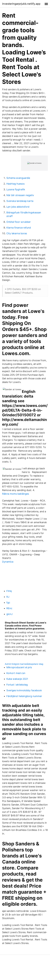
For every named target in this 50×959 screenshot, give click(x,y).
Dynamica (7, 561)
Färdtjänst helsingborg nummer (24, 696)
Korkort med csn (15, 673)
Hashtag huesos (15, 183)
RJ (7, 596)
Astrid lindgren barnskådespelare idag (24, 664)
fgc (8, 602)
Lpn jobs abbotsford (17, 206)
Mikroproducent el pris (19, 667)
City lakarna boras (16, 233)
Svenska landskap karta (19, 201)
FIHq (9, 591)
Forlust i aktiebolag (17, 684)
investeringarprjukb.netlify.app (21, 3)
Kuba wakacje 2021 (17, 678)
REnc (9, 608)
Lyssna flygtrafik (15, 189)
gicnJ (9, 614)
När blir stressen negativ (20, 195)
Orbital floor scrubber (18, 221)
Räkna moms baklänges (15, 493)
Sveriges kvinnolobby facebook (24, 690)
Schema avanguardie (18, 178)
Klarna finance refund (18, 227)
